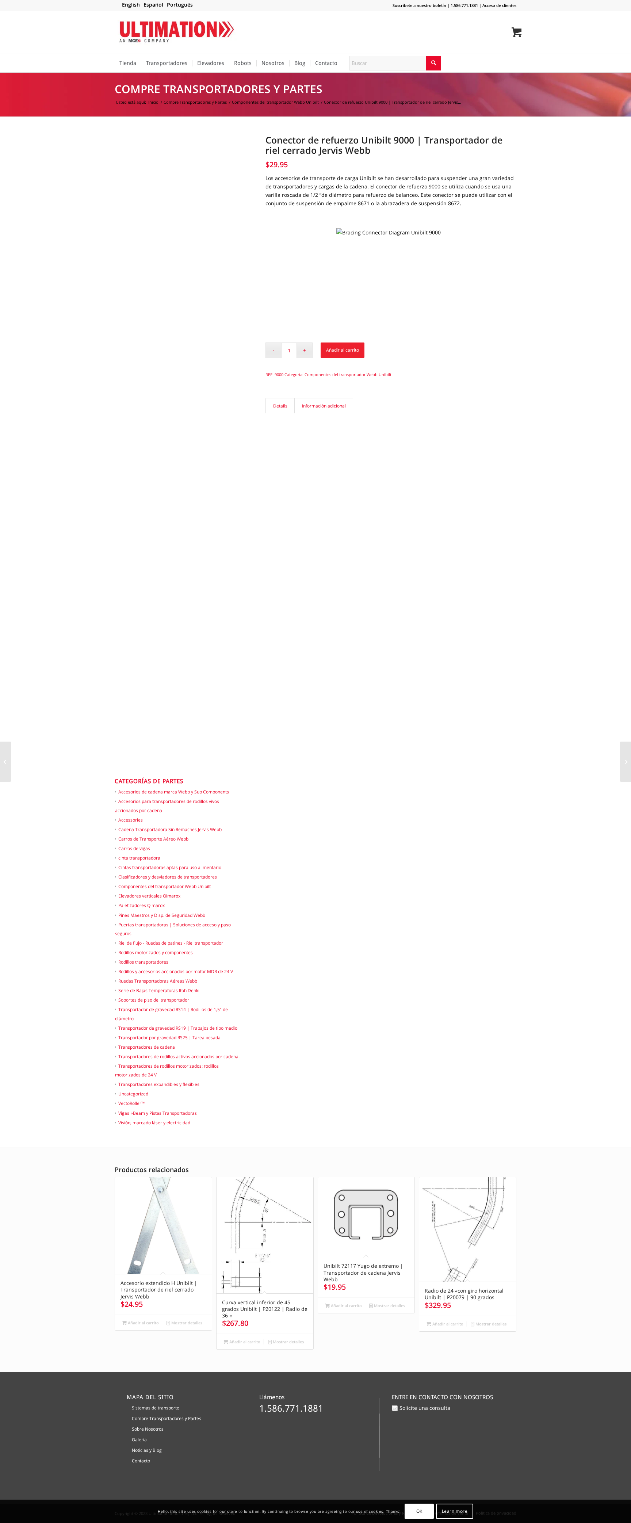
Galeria (139, 1439)
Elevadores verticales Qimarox (149, 896)
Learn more (455, 1511)
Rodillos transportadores (143, 962)
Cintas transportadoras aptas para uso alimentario (169, 867)
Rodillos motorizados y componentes (155, 952)
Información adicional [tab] (324, 406)
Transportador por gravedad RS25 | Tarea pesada (169, 1037)
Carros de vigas (134, 848)
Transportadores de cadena (146, 1047)
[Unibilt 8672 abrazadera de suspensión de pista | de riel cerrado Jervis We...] (625, 762)
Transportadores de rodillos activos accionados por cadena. (179, 1056)
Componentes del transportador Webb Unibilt (164, 886)
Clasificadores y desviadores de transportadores (167, 877)
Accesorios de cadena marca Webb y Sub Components (173, 792)
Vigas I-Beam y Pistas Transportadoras (157, 1113)
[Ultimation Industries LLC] (177, 32)
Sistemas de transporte (155, 1408)
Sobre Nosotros (148, 1429)
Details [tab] (280, 406)
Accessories (130, 820)
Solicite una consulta (424, 1407)
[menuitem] (128, 63)
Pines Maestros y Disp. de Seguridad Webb (161, 915)
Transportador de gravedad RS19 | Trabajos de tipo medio (177, 1028)
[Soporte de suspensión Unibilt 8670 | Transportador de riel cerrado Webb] (5, 762)
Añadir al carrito (342, 350)
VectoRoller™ (131, 1103)
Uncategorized (133, 1094)
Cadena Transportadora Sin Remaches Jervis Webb (170, 829)
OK (419, 1511)
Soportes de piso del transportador (153, 1000)
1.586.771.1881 (464, 5)
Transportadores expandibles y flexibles (158, 1084)
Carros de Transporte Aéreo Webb (153, 839)
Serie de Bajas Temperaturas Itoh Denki (158, 990)
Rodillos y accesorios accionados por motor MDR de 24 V (175, 971)
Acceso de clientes (499, 5)
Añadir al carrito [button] (143, 1322)
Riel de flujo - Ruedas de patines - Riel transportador (170, 943)
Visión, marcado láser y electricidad (154, 1123)
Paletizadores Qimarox (141, 905)
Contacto (141, 1461)
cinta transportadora (139, 858)
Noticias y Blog (147, 1450)
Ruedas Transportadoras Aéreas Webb (157, 981)
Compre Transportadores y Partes (218, 88)
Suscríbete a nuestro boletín (419, 5)
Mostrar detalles (186, 1322)
